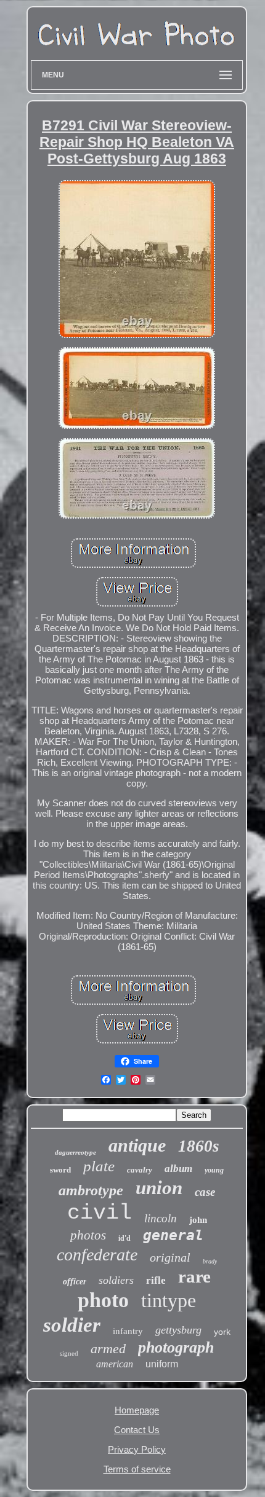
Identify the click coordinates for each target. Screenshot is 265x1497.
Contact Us (137, 1429)
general (173, 1235)
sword (60, 1169)
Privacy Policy (137, 1449)
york (222, 1332)
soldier (71, 1325)
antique (137, 1145)
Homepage (137, 1410)
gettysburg (178, 1330)
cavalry (139, 1169)
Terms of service (137, 1469)
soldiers (116, 1280)
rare (194, 1276)
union (159, 1187)
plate (99, 1166)
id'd (124, 1238)
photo (103, 1300)
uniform (161, 1364)
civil (99, 1213)
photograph (176, 1347)
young (214, 1170)
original (170, 1257)
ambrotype (91, 1190)
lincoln (160, 1218)
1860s (198, 1146)
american (114, 1364)
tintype (168, 1300)
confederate (97, 1254)
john (198, 1220)
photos (88, 1235)
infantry (128, 1331)
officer (74, 1281)
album (178, 1168)
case (205, 1191)
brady (210, 1261)
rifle (156, 1280)
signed (69, 1353)
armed (108, 1348)
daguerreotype (75, 1152)
